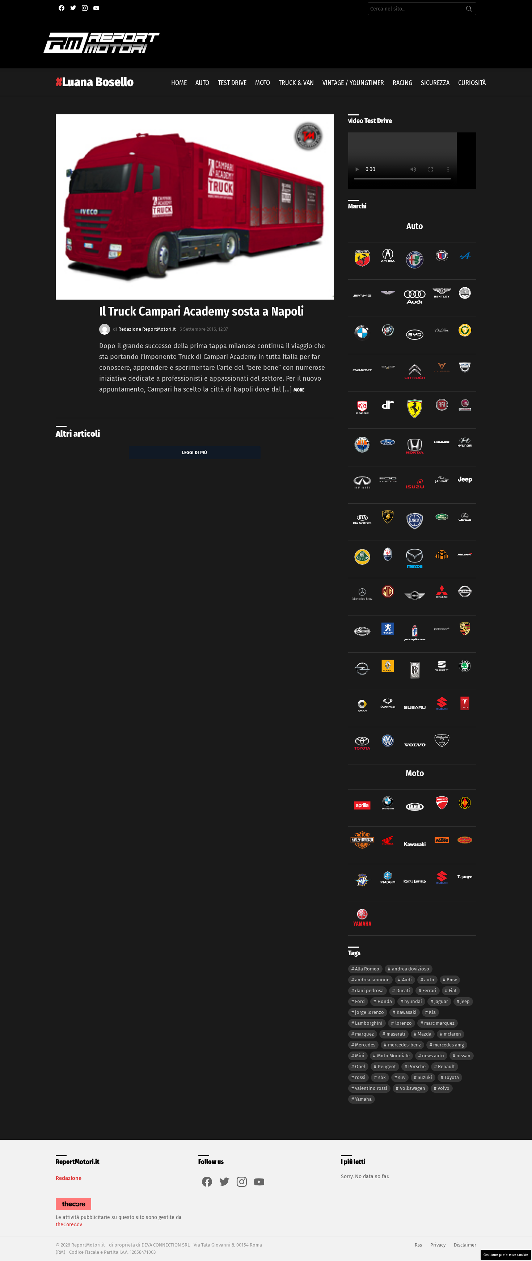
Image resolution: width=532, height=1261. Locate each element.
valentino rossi (371, 1088)
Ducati (403, 990)
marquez (364, 1034)
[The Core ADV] (73, 1210)
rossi (360, 1077)
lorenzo (403, 1023)
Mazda (424, 1034)
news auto (433, 1055)
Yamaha (363, 1099)
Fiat (453, 990)
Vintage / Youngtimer (353, 83)
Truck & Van (296, 83)
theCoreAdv (69, 1225)
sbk (382, 1077)
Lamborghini (369, 1023)
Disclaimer (465, 1245)
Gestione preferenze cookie (506, 1255)
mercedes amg (448, 1045)
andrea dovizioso (410, 969)
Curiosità (472, 83)
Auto (202, 83)
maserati (396, 1034)
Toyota (451, 1077)
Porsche (417, 1066)
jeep (465, 1001)
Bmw (452, 979)
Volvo (443, 1088)
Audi (407, 979)
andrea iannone (372, 979)
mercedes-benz (404, 1045)
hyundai (413, 1001)
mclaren (452, 1034)
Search (469, 10)
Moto (262, 83)
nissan (463, 1055)
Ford (360, 1001)
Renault (446, 1066)
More (299, 390)
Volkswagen (412, 1088)
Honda (384, 1001)
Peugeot (387, 1066)
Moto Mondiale (393, 1055)
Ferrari (429, 990)
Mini (359, 1055)
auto (429, 979)
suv (401, 1077)
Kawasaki (407, 1012)
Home (179, 83)
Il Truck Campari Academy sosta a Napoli (201, 311)
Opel (360, 1066)
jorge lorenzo (369, 1012)
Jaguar (441, 1001)
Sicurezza (435, 83)
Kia (432, 1012)
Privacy (438, 1245)
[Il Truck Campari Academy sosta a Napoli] (195, 207)
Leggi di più (194, 452)
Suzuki (425, 1077)
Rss (418, 1245)
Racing (402, 83)
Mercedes (365, 1045)
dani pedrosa (369, 990)
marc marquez (439, 1023)
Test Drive (232, 83)
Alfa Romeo (367, 969)
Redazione (68, 1178)
